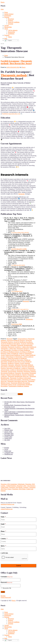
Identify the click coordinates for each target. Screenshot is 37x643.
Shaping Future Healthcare (13, 374)
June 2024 (7, 428)
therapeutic (21, 194)
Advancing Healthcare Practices (16, 340)
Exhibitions (11, 33)
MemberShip (8, 27)
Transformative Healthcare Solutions (18, 386)
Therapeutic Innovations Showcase (17, 381)
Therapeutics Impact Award (8, 384)
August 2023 (8, 438)
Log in (6, 449)
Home (6, 12)
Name (3, 517)
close (2, 9)
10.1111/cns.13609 (16, 324)
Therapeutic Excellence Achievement (20, 378)
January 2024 (8, 432)
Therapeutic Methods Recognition (20, 383)
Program (6, 17)
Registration (7, 15)
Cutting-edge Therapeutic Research (19, 348)
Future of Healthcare (12, 353)
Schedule (10, 24)
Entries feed (7, 451)
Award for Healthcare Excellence (22, 342)
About (6, 28)
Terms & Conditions (13, 22)
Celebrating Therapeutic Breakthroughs (21, 345)
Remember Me (7, 588)
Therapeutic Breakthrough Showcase (18, 376)
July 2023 (7, 440)
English (10, 40)
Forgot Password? (6, 597)
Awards (6, 25)
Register (6, 447)
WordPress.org (8, 454)
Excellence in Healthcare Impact (10, 352)
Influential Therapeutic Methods (24, 365)
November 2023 (9, 435)
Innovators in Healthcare (13, 368)
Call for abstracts (12, 30)
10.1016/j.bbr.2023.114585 (19, 249)
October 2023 (8, 436)
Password (6, 582)
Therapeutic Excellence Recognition (11, 379)
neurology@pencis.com (7, 504)
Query (3, 546)
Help (5, 38)
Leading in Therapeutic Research (19, 370)
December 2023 (8, 433)
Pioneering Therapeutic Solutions (26, 371)
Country (4, 538)
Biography (10, 338)
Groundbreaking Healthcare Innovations (12, 360)
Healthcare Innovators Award (16, 361)
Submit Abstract (8, 14)
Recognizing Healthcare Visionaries (11, 373)
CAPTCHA (4, 553)
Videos (10, 37)
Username (6, 576)
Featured (6, 35)
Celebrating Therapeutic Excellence (11, 347)
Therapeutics (29, 319)
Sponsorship (11, 32)
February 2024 (8, 430)
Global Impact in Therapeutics (13, 356)
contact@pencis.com (6, 509)
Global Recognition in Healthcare (17, 358)
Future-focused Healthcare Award (14, 355)
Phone (3, 531)
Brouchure (11, 19)
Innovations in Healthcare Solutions (11, 366)
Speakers (10, 20)
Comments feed (8, 452)
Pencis (2, 2)
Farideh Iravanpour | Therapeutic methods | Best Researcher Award (16, 62)
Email (3, 524)
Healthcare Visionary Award (16, 363)
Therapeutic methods (14, 75)
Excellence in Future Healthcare (21, 350)
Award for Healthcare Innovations (10, 343)
